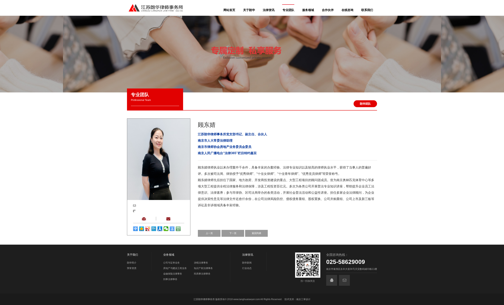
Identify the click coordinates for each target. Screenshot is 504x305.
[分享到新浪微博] (147, 228)
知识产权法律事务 (203, 268)
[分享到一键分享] (172, 228)
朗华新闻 (247, 262)
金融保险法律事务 (172, 273)
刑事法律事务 (170, 279)
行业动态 (247, 268)
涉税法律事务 (201, 262)
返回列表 (256, 233)
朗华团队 (365, 103)
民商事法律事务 (202, 273)
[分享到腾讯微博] (153, 228)
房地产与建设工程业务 (175, 268)
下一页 (232, 233)
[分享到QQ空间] (141, 228)
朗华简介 (131, 262)
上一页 (209, 233)
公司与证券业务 (171, 262)
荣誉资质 (131, 268)
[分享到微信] (166, 228)
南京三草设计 (303, 299)
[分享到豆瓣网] (178, 228)
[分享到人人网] (160, 228)
